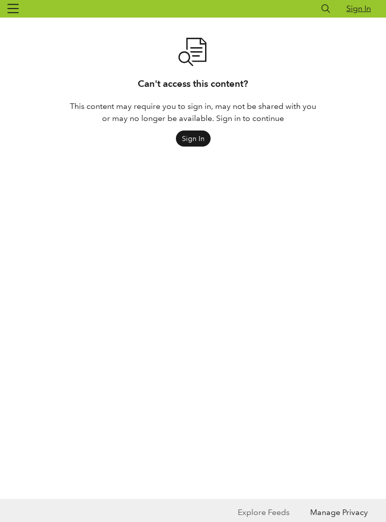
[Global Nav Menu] (13, 8)
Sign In (358, 8)
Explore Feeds (264, 512)
